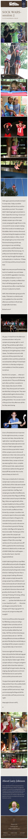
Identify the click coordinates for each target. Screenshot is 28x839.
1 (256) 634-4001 (14, 826)
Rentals (5, 832)
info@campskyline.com (14, 828)
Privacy (4, 835)
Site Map (22, 832)
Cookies (9, 835)
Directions (14, 832)
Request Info (14, 824)
